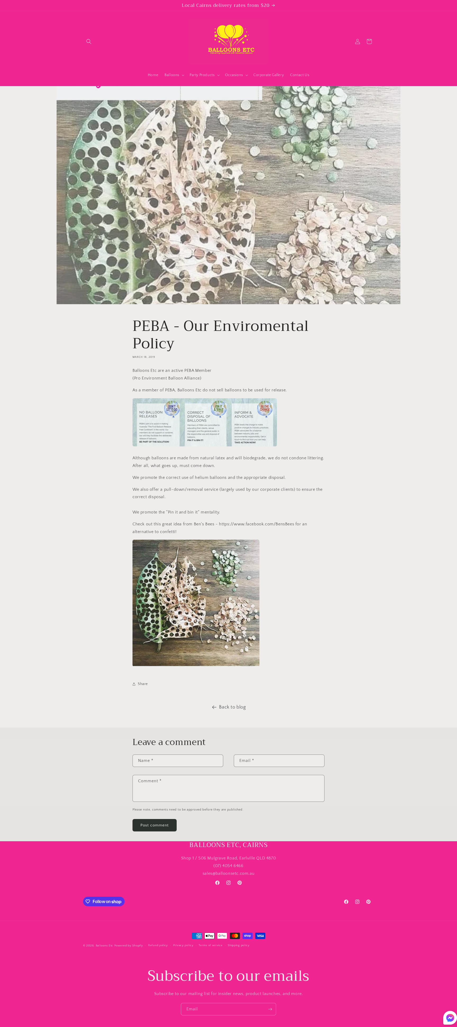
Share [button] (143, 684)
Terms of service (210, 945)
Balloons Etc (104, 945)
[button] (89, 41)
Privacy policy (183, 945)
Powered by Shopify (128, 945)
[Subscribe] (270, 1009)
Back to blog (232, 707)
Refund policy (158, 945)
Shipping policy (239, 945)
